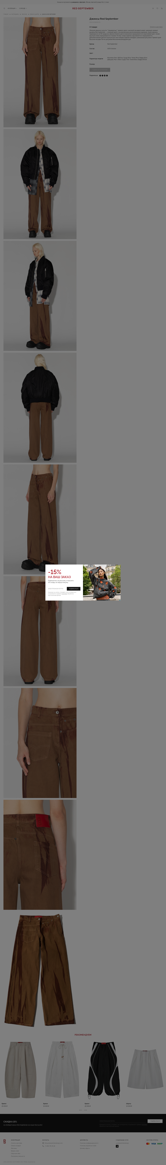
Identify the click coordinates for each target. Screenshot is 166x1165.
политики (64, 593)
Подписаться (73, 588)
